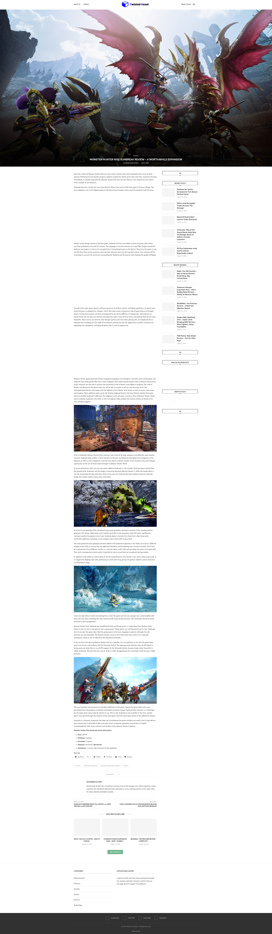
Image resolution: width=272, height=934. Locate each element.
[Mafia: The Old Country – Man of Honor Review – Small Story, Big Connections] (87, 827)
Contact (86, 4)
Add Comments (115, 852)
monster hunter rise (90, 766)
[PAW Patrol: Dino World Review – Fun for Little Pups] (168, 339)
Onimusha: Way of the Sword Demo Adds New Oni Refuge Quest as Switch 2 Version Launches (186, 234)
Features (77, 883)
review (126, 766)
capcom (77, 766)
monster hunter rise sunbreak (110, 766)
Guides (76, 894)
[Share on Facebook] (121, 774)
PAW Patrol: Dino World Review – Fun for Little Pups (186, 338)
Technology (78, 905)
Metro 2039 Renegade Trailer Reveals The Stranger (186, 205)
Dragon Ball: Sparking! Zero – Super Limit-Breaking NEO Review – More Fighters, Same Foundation (186, 322)
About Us (77, 4)
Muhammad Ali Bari (131, 163)
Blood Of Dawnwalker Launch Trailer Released (187, 218)
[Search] (197, 4)
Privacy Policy (186, 4)
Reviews (77, 900)
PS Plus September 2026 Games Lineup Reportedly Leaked (187, 250)
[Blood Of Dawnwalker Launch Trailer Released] (168, 220)
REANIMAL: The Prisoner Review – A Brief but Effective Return (187, 306)
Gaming (76, 889)
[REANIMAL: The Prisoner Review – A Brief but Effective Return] (143, 827)
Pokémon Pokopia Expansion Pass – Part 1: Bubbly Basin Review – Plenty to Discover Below (187, 291)
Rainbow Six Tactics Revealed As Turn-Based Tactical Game (187, 191)
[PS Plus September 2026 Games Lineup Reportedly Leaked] (168, 251)
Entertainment (79, 878)
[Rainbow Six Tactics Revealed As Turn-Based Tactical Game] (168, 192)
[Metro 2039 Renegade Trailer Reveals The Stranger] (168, 206)
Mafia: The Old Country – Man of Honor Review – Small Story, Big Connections (187, 274)
